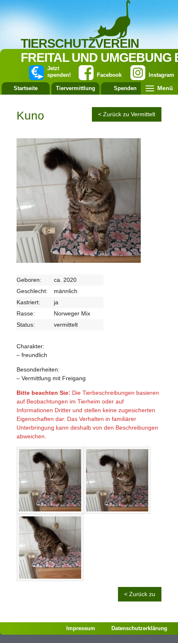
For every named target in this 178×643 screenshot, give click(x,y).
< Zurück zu (139, 594)
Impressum (80, 628)
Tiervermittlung (75, 88)
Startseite (26, 88)
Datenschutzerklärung (139, 628)
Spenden (125, 88)
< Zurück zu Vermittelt (126, 114)
